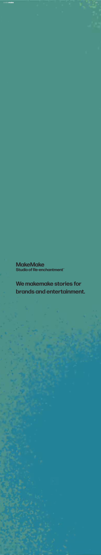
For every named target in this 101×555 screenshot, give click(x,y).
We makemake (34, 283)
